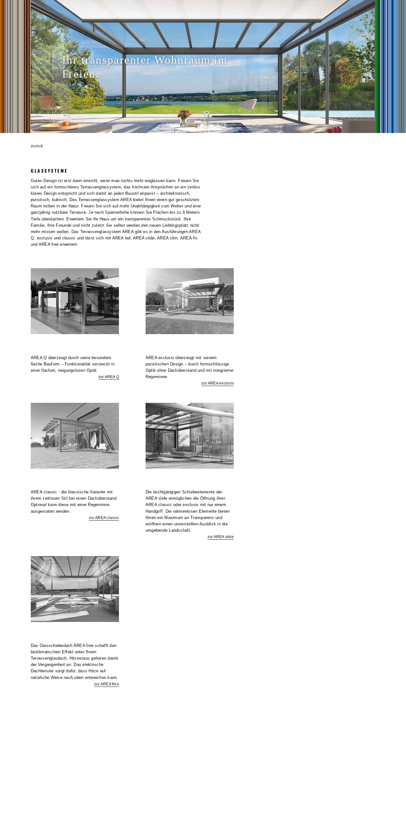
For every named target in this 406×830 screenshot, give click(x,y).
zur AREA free (106, 684)
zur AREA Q (108, 377)
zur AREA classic (104, 518)
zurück (37, 146)
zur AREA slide (220, 537)
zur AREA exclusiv (217, 383)
